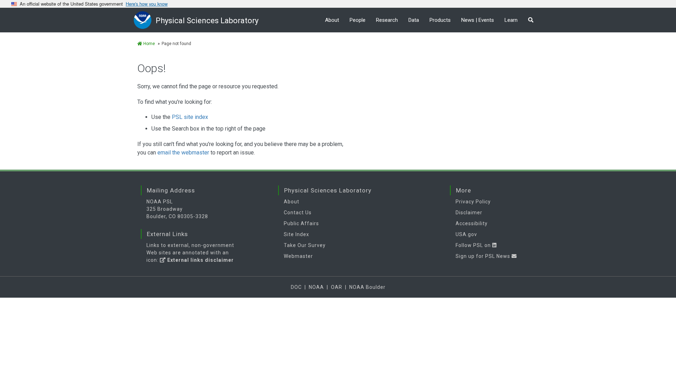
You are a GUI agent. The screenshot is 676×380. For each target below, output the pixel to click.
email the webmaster (183, 152)
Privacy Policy (473, 201)
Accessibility (472, 223)
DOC (296, 287)
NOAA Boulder (367, 287)
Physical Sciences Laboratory (207, 20)
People (357, 20)
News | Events (477, 20)
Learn (511, 20)
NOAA (316, 287)
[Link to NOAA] (145, 19)
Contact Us (298, 212)
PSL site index (190, 117)
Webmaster (298, 256)
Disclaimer (469, 212)
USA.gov (466, 234)
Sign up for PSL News (484, 256)
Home (148, 43)
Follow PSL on (474, 245)
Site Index (296, 234)
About (332, 20)
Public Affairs (301, 223)
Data (413, 20)
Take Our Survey (305, 245)
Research (387, 20)
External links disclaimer (200, 260)
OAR (336, 287)
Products (440, 20)
